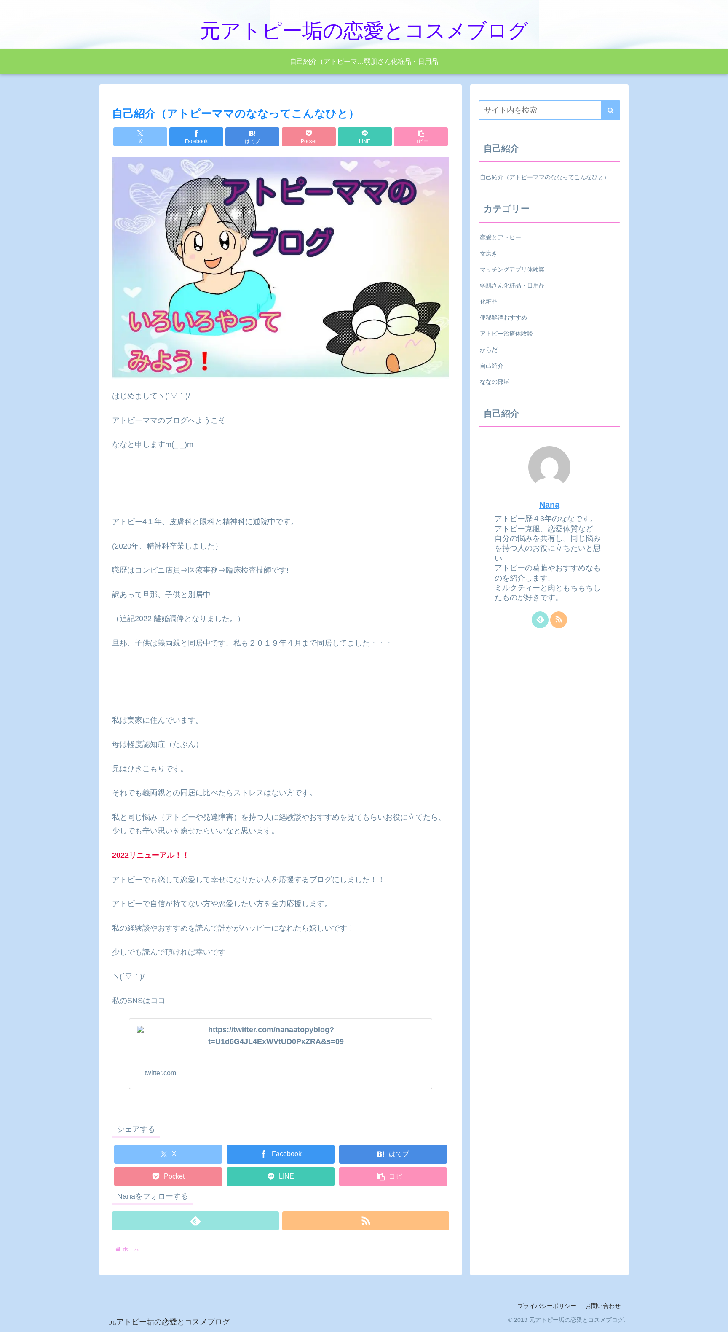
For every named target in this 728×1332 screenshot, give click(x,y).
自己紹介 (491, 365)
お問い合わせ (603, 1305)
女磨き (489, 253)
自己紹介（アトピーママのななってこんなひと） (545, 177)
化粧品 (489, 301)
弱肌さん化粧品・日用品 (512, 285)
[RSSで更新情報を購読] (365, 1220)
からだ (489, 349)
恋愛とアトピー (500, 237)
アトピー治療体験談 (506, 333)
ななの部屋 (494, 381)
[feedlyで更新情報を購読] (195, 1220)
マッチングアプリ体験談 (512, 269)
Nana (549, 504)
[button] (421, 136)
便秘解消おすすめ (503, 317)
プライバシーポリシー (546, 1305)
